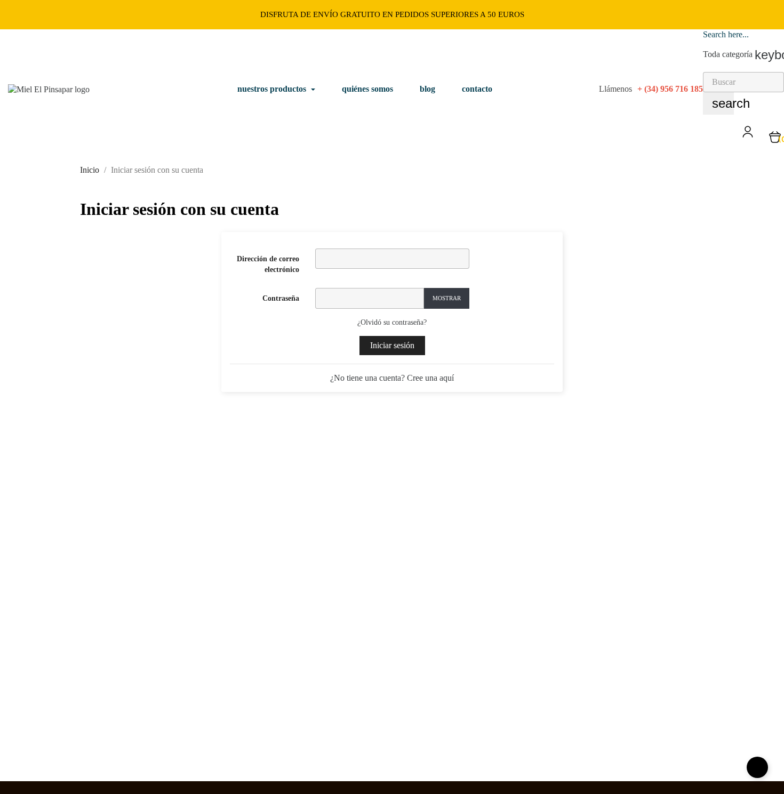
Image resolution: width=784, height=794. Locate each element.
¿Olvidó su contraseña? (392, 322)
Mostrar (447, 298)
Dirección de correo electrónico (268, 264)
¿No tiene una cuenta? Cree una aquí (392, 377)
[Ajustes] (747, 135)
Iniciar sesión (392, 345)
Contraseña (280, 298)
